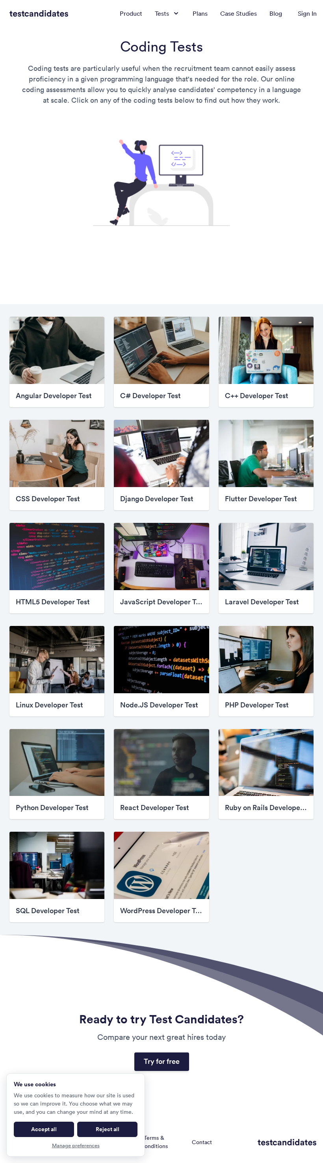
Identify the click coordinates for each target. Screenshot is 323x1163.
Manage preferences (76, 1145)
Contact (202, 1142)
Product (131, 13)
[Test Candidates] (39, 13)
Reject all (107, 1129)
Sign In (307, 13)
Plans (200, 13)
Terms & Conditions (154, 1142)
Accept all (44, 1129)
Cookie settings (242, 1142)
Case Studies (238, 13)
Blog (275, 13)
